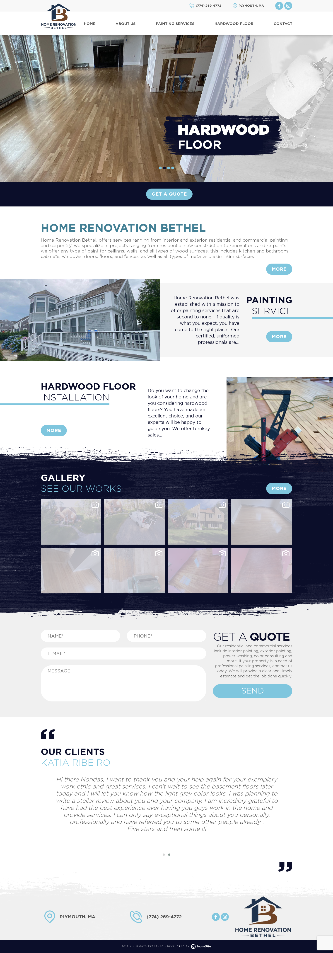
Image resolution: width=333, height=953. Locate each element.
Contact (283, 23)
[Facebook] (279, 6)
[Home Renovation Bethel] (59, 16)
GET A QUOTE (169, 193)
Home (89, 23)
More (279, 269)
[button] (160, 168)
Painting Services (175, 23)
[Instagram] (288, 6)
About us (125, 23)
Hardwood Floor (234, 23)
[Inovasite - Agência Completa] (201, 946)
